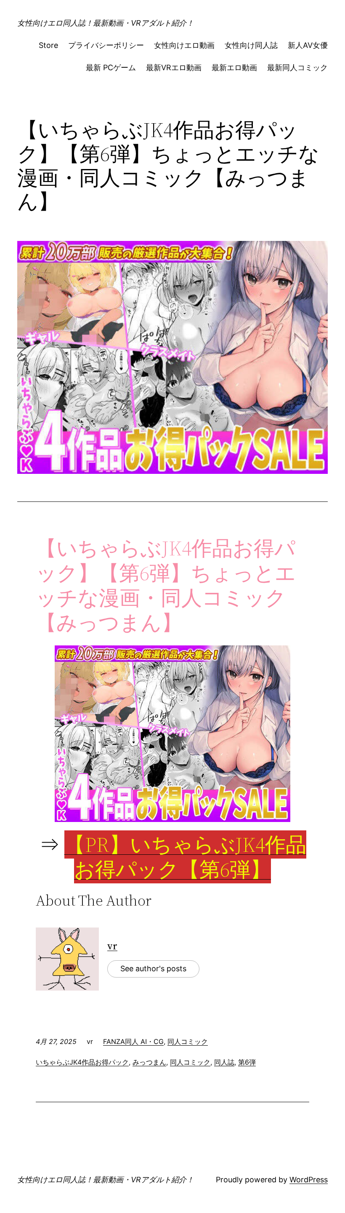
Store (48, 45)
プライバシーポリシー (106, 45)
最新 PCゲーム (111, 67)
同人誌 (224, 1062)
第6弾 (247, 1062)
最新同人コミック (297, 67)
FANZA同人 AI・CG (133, 1041)
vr (112, 946)
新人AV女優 (308, 45)
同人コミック (187, 1041)
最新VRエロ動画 (174, 67)
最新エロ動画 (234, 67)
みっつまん (149, 1062)
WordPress (308, 1179)
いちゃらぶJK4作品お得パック (82, 1062)
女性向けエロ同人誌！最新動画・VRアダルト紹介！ (105, 22)
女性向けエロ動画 (184, 45)
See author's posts (153, 968)
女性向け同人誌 (251, 45)
